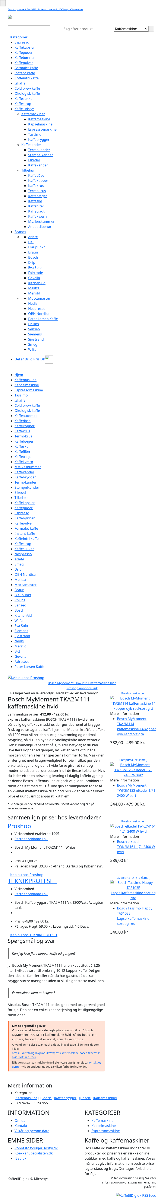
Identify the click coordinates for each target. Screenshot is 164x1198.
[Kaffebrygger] (66, 1098)
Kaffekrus (36, 185)
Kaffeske (35, 201)
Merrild (34, 293)
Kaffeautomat (26, 415)
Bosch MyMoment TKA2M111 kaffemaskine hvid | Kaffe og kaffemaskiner (45, 9)
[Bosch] (46, 1098)
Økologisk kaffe (27, 93)
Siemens (35, 334)
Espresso (22, 42)
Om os (20, 1120)
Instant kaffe (25, 73)
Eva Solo (35, 267)
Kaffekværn (37, 216)
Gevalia (34, 277)
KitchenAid (36, 283)
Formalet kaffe (26, 68)
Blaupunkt (36, 247)
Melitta (34, 288)
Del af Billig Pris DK (30, 359)
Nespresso (36, 308)
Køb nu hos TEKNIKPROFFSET (33, 935)
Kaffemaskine (39, 119)
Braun (33, 252)
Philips (33, 324)
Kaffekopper (38, 180)
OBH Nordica (38, 313)
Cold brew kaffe (27, 88)
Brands (20, 231)
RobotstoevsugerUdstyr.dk (36, 1148)
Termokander (39, 149)
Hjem (19, 374)
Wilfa (32, 349)
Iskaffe (20, 83)
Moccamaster (39, 298)
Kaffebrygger (39, 139)
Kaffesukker (24, 98)
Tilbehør (28, 170)
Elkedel (34, 160)
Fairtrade (35, 272)
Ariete (33, 237)
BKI (31, 242)
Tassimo (34, 134)
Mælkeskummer (41, 221)
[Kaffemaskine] (27, 1098)
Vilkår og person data (32, 1130)
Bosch (33, 257)
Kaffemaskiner (33, 114)
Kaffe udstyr (24, 108)
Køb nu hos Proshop (26, 874)
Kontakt (21, 1125)
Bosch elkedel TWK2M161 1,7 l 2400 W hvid (136, 846)
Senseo (34, 329)
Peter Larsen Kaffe (43, 318)
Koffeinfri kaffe (27, 78)
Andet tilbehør (39, 226)
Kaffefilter (36, 206)
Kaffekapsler (25, 47)
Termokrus (37, 190)
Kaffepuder (24, 52)
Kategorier (19, 37)
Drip (31, 262)
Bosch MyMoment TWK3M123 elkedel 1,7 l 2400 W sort (136, 790)
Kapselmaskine (40, 124)
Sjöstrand (36, 339)
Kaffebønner (25, 57)
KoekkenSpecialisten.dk (34, 1153)
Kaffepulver (24, 62)
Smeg (32, 344)
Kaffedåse (36, 175)
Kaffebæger (37, 196)
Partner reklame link (31, 839)
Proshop (19, 826)
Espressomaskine (42, 129)
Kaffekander (31, 144)
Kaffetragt (36, 211)
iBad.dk (20, 1158)
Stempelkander (40, 155)
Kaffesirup (23, 103)
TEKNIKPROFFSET (32, 881)
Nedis (32, 303)
